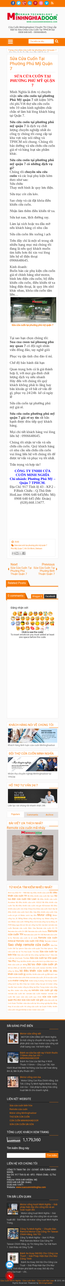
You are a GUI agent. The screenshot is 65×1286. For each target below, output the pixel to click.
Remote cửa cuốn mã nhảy (26, 828)
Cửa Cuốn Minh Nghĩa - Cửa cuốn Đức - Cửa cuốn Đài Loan (27, 1281)
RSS (52, 3)
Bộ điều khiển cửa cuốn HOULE (29, 902)
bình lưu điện (44, 961)
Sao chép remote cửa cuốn (28, 945)
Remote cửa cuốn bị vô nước (25, 938)
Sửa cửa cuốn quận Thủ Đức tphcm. (38, 948)
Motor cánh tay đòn (28, 915)
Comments (32, 815)
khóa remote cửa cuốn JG (36, 977)
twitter (18, 3)
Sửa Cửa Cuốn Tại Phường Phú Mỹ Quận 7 (31, 63)
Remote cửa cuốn (18, 1109)
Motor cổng (44, 915)
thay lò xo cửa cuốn (16, 1006)
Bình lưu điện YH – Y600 (17, 893)
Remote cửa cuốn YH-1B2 (33, 935)
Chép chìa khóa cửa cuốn (38, 909)
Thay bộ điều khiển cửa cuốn (27, 961)
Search (56, 41)
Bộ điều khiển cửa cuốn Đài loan (41, 896)
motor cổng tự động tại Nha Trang (31, 987)
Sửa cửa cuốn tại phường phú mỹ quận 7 (32, 325)
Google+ (24, 3)
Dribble (41, 3)
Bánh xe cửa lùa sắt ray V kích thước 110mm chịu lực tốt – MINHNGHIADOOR (39, 1055)
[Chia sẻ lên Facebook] (24, 553)
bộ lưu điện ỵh (14, 968)
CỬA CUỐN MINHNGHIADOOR (24, 1120)
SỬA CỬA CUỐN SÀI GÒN (22, 1124)
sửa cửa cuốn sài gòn (33, 1000)
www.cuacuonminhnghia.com (31, 1187)
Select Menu (10, 41)
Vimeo (46, 3)
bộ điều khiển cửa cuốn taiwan (33, 968)
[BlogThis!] (17, 553)
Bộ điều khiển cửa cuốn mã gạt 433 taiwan (33, 906)
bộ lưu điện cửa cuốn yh (42, 964)
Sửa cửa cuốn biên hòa (21, 1105)
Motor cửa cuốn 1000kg (20, 922)
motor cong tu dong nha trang (40, 981)
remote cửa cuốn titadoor (36, 994)
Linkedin (30, 3)
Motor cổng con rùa (30, 1077)
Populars (15, 814)
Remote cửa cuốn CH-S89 (18, 931)
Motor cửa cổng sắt (30, 1033)
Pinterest (35, 3)
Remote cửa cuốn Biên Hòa (24, 928)
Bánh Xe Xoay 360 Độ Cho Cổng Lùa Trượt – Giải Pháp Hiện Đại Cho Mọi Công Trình (39, 1256)
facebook (13, 3)
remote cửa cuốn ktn (16, 994)
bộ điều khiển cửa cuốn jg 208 (38, 974)
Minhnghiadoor (46, 1283)
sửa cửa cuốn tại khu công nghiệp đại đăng (40, 1003)
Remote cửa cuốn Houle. (37, 931)
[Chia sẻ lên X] (20, 553)
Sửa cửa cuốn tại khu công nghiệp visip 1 (33, 955)
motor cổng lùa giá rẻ (38, 984)
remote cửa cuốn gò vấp (44, 990)
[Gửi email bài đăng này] (13, 553)
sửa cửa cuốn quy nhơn (31, 997)
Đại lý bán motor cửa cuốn (34, 1010)
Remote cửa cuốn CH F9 (46, 928)
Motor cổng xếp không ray (33, 918)
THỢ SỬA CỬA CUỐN (20, 1117)
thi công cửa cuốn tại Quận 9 (36, 1006)
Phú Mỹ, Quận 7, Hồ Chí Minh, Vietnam (26, 549)
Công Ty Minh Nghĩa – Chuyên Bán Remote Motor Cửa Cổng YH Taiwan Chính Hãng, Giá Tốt (39, 1232)
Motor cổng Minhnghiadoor (23, 1113)
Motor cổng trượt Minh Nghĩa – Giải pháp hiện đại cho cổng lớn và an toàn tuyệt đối (38, 1207)
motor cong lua (20, 980)
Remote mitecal (51, 941)
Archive (49, 815)
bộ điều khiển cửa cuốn (34, 970)
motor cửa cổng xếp (23, 990)
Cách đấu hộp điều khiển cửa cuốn (39, 912)
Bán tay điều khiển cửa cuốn (38, 893)
